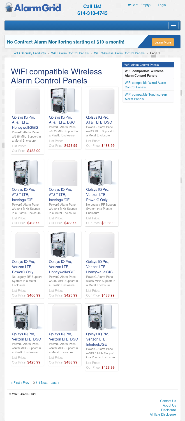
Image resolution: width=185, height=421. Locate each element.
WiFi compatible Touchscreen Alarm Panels (146, 96)
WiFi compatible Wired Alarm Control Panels (145, 84)
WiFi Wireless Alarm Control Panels (119, 53)
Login (162, 4)
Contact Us (168, 400)
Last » (55, 382)
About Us (169, 405)
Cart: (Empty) (141, 4)
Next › (45, 382)
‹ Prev (25, 382)
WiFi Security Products (30, 53)
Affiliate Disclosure (163, 414)
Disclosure (168, 409)
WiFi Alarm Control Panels (70, 53)
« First (15, 382)
